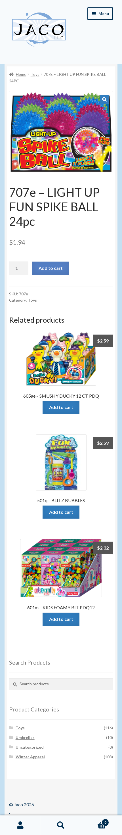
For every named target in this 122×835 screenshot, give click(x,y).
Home (21, 74)
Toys (35, 74)
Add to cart (51, 268)
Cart (93, 820)
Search (61, 825)
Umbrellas (25, 737)
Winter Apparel (30, 756)
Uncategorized (30, 747)
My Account (20, 825)
